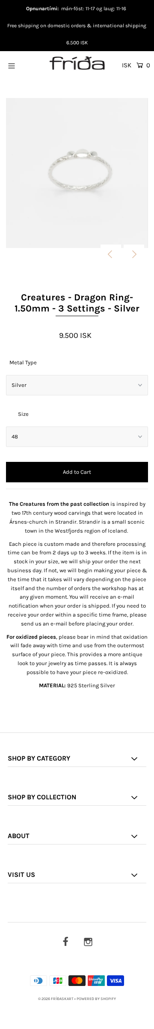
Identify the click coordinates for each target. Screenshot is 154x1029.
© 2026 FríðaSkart (56, 999)
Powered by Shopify (96, 999)
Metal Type (23, 362)
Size (23, 414)
